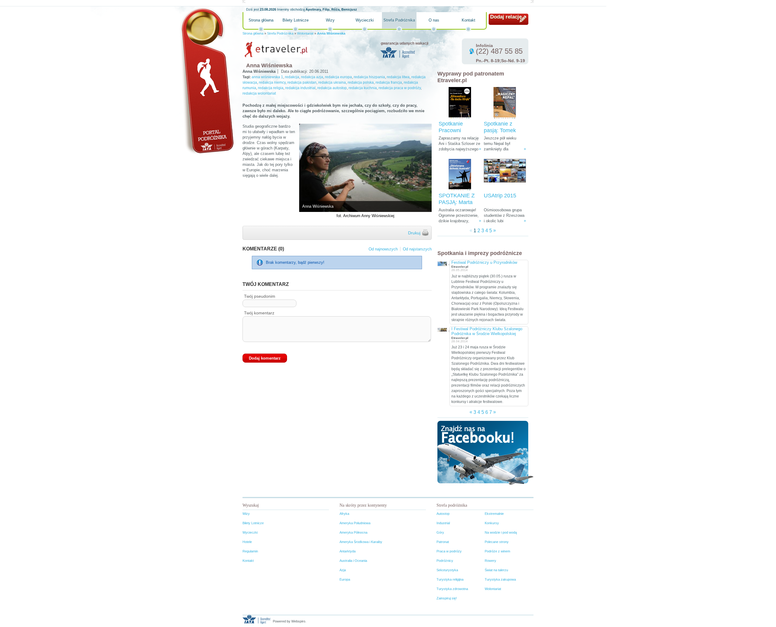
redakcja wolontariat (259, 93)
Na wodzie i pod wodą (501, 532)
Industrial (443, 523)
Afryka (344, 513)
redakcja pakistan (301, 82)
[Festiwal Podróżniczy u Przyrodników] (442, 263)
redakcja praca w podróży (400, 88)
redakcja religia (270, 88)
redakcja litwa (398, 77)
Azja (343, 570)
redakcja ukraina (332, 82)
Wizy (330, 20)
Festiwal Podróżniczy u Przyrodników (484, 262)
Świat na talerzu (496, 570)
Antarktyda (348, 551)
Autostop (443, 513)
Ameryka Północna (353, 532)
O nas (434, 20)
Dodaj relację (506, 17)
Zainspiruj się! (446, 598)
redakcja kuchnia (363, 88)
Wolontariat (305, 33)
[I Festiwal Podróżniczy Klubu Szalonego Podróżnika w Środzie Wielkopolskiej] (442, 329)
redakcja (292, 77)
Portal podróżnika (206, 80)
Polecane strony (497, 542)
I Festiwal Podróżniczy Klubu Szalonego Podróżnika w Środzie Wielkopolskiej (486, 331)
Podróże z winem (497, 551)
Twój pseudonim (259, 296)
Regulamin (250, 551)
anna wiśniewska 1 (267, 77)
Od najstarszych (417, 249)
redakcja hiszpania (369, 77)
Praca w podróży (449, 551)
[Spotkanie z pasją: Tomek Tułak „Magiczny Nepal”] (504, 103)
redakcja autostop (332, 88)
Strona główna (261, 20)
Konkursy (492, 523)
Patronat (442, 542)
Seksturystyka (447, 570)
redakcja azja (312, 77)
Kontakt (468, 20)
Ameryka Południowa (355, 523)
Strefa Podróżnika (399, 20)
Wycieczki (365, 20)
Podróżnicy (444, 560)
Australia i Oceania (353, 560)
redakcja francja (389, 82)
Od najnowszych (383, 249)
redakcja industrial (300, 88)
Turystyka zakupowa (500, 579)
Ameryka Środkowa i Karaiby (361, 542)
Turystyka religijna (449, 579)
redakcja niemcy (272, 82)
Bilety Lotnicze (296, 20)
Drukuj (414, 232)
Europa (345, 579)
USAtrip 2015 (500, 196)
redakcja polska (361, 82)
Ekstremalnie (494, 513)
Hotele (247, 542)
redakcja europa (338, 77)
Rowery (490, 560)
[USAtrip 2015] (505, 175)
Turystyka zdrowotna (452, 589)
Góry (440, 532)
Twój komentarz (259, 312)
